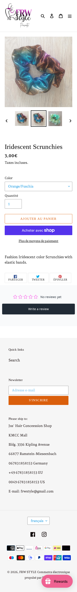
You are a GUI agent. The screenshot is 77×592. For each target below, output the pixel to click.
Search (14, 360)
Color (9, 178)
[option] (21, 118)
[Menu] (69, 16)
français (37, 521)
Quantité (11, 196)
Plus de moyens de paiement (38, 241)
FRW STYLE (27, 572)
